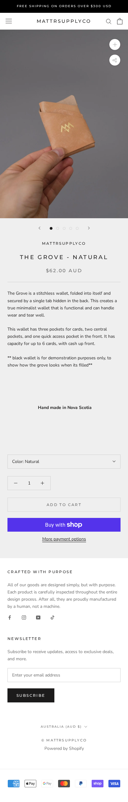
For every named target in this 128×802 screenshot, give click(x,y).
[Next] (89, 228)
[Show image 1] (51, 228)
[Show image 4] (70, 228)
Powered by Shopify (64, 748)
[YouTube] (38, 617)
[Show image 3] (64, 228)
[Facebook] (9, 617)
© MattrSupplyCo (64, 740)
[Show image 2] (57, 228)
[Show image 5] (77, 228)
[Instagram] (24, 617)
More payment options (64, 539)
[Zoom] (114, 44)
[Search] (109, 21)
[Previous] (39, 228)
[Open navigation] (9, 21)
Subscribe (30, 695)
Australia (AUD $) (61, 727)
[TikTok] (52, 617)
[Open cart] (119, 21)
